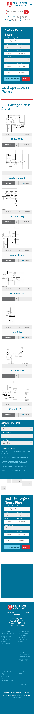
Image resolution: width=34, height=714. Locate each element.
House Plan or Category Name (12, 38)
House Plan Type (8, 57)
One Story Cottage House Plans (14, 462)
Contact (22, 684)
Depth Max (19, 70)
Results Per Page (6, 426)
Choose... (9, 60)
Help (2, 678)
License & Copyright (7, 681)
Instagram (26, 17)
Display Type (5, 440)
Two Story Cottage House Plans (14, 466)
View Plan (8, 144)
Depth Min (7, 70)
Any (7, 47)
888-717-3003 (11, 17)
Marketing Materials (24, 657)
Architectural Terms (7, 676)
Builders (22, 652)
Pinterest (18, 17)
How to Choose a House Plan (23, 634)
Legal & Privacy (17, 697)
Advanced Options (12, 79)
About (21, 671)
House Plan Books (7, 644)
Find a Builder (22, 638)
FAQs (2, 674)
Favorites (26, 19)
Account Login (12, 19)
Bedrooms (7, 44)
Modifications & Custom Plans (6, 640)
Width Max (19, 63)
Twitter (23, 17)
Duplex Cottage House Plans (13, 470)
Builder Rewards (23, 655)
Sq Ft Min (6, 50)
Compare (14, 21)
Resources (6, 671)
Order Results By (6, 433)
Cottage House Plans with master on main (15, 452)
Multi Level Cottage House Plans (15, 458)
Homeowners (24, 631)
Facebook (20, 17)
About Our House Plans (6, 637)
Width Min (7, 63)
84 (4, 488)
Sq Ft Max (19, 50)
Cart (23, 21)
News (20, 674)
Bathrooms (20, 44)
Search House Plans (7, 634)
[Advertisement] (17, 581)
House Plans (6, 631)
